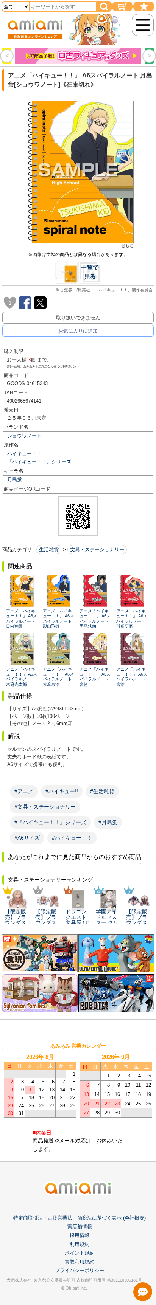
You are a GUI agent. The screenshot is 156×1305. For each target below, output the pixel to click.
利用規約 (79, 1244)
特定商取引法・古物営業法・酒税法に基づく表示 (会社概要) (79, 1218)
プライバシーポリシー (79, 1270)
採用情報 (79, 1235)
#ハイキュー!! (61, 791)
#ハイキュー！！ (72, 838)
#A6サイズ (27, 838)
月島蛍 (14, 479)
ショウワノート (24, 436)
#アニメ (23, 791)
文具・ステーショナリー (97, 549)
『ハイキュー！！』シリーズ (39, 462)
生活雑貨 (49, 549)
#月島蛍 (107, 822)
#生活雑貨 (102, 791)
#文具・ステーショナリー (45, 807)
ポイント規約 (79, 1253)
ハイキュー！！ (24, 453)
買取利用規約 (79, 1262)
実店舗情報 (79, 1226)
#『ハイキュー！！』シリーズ (50, 822)
